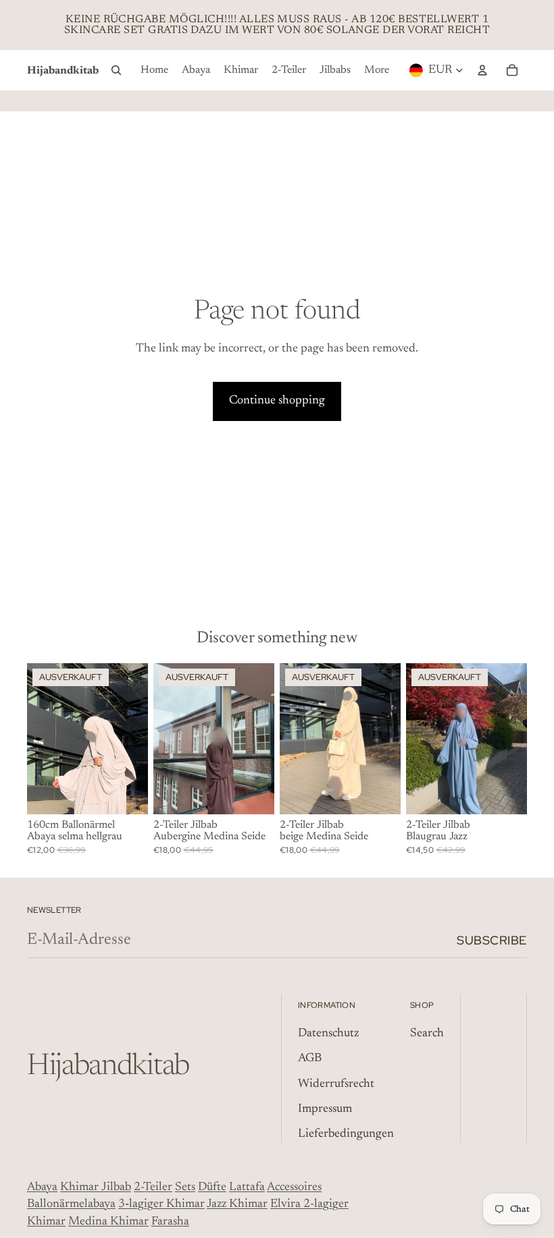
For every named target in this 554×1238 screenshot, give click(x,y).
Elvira (286, 1204)
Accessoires (294, 1187)
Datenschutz (328, 1034)
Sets (185, 1187)
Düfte (212, 1187)
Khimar (79, 1187)
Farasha (170, 1222)
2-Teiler (153, 1187)
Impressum (325, 1109)
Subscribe (492, 940)
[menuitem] (154, 70)
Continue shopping (277, 401)
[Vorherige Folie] (416, 739)
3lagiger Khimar (161, 1204)
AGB (310, 1058)
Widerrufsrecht (336, 1084)
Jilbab (116, 1187)
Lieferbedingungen (346, 1134)
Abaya (42, 1187)
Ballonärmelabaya (71, 1204)
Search (427, 1034)
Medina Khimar (108, 1222)
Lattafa (247, 1187)
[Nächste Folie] (516, 739)
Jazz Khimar (237, 1204)
